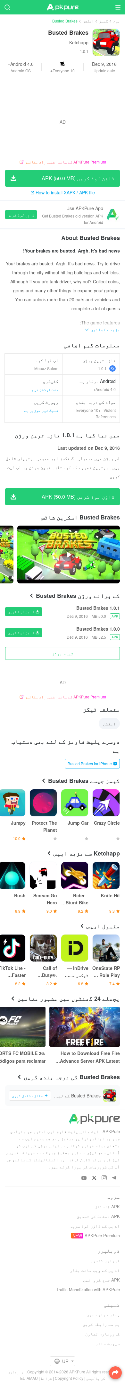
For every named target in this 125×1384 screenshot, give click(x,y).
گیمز (103, 20)
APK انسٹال (107, 1206)
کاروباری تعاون (102, 1334)
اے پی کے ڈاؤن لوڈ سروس (95, 1226)
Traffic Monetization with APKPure (88, 1289)
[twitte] (94, 1178)
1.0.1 (102, 368)
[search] (7, 7)
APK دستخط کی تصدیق (98, 1216)
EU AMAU (29, 1378)
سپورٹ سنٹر (108, 1343)
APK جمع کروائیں (101, 1280)
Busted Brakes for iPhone (90, 763)
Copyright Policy (69, 1378)
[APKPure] (62, 7)
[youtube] (84, 1178)
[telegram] (114, 1178)
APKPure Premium (102, 1235)
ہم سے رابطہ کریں (101, 1324)
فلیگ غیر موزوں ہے (41, 410)
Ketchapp (78, 42)
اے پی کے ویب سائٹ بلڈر (95, 1270)
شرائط (46, 1378)
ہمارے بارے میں (103, 1314)
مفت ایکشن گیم (45, 389)
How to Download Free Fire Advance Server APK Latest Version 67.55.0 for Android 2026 (90, 1057)
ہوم (116, 20)
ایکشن (88, 20)
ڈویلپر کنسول (105, 1260)
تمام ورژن (62, 653)
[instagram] (104, 1178)
